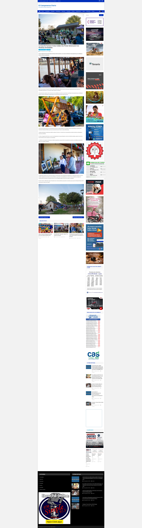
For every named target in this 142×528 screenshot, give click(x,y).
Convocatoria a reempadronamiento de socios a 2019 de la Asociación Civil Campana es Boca (97, 394)
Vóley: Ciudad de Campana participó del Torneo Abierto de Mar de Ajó (45, 235)
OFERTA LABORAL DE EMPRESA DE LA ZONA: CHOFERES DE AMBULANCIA (94, 443)
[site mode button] (100, 11)
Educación (41, 481)
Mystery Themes (58, 526)
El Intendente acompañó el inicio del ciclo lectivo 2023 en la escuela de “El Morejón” (76, 235)
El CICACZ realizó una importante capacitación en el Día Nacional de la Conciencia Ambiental (45, 217)
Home (43, 11)
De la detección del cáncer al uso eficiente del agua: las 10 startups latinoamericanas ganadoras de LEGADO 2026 (97, 376)
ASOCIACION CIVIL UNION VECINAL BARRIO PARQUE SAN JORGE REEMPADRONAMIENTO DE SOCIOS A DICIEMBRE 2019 (97, 367)
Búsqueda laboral (94, 455)
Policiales (52, 11)
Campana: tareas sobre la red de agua (97, 403)
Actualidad (47, 11)
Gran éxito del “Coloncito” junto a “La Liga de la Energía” (61, 235)
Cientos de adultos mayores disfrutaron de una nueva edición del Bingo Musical (97, 385)
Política (73, 11)
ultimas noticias (42, 489)
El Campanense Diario (47, 5)
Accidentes (58, 11)
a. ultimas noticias (42, 49)
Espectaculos (78, 11)
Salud (84, 11)
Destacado (88, 11)
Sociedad (68, 11)
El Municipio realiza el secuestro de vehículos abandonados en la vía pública (78, 217)
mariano (51, 51)
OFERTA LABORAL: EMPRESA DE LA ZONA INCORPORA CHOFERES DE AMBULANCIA (88, 458)
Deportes (63, 11)
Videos (93, 11)
